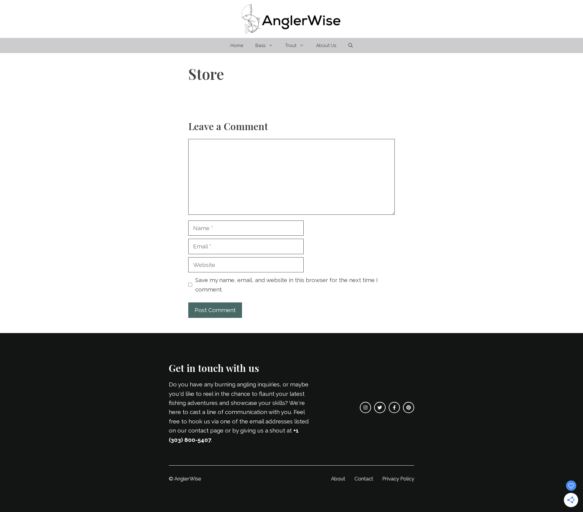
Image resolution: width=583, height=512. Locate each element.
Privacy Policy (398, 479)
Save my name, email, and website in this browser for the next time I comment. (286, 284)
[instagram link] (365, 407)
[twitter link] (379, 407)
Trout (290, 45)
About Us (326, 45)
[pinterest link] (408, 407)
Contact (363, 479)
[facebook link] (394, 407)
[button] (350, 45)
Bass (260, 45)
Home (236, 45)
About (338, 479)
